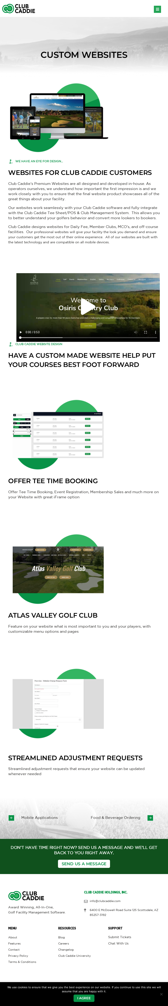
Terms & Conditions (22, 962)
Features (14, 943)
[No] (161, 994)
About (12, 937)
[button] (157, 9)
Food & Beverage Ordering (115, 817)
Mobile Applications (39, 817)
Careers (63, 943)
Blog (61, 937)
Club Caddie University (74, 956)
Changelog (66, 950)
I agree (84, 998)
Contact (14, 950)
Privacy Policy (18, 956)
